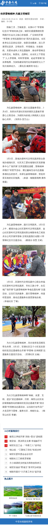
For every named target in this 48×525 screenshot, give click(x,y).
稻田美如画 (13, 498)
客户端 (43, 3)
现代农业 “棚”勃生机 (33, 499)
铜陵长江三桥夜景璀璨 (20, 458)
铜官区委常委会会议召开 (21, 454)
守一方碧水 (13, 516)
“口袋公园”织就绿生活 (33, 516)
